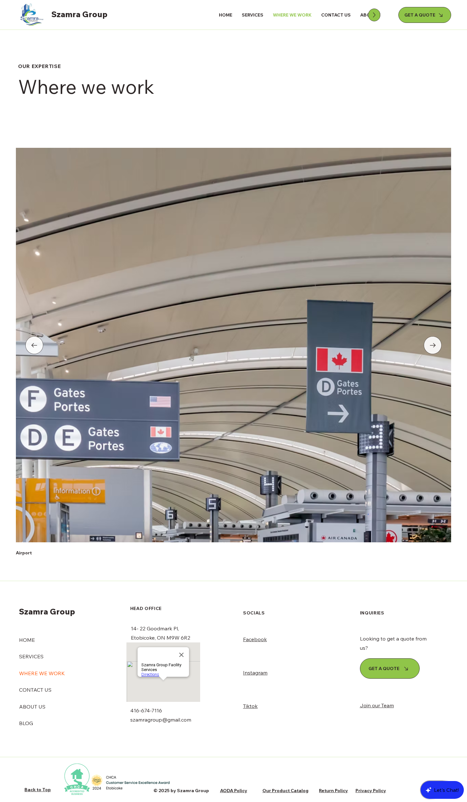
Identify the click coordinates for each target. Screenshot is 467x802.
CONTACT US (35, 690)
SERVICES (31, 656)
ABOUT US (32, 706)
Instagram (255, 672)
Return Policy (333, 790)
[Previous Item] (34, 345)
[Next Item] (433, 345)
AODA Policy (233, 790)
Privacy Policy (370, 790)
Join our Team (377, 705)
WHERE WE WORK (42, 673)
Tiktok (250, 706)
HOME (27, 640)
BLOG (26, 723)
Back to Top (37, 789)
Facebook (255, 639)
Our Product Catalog (285, 790)
